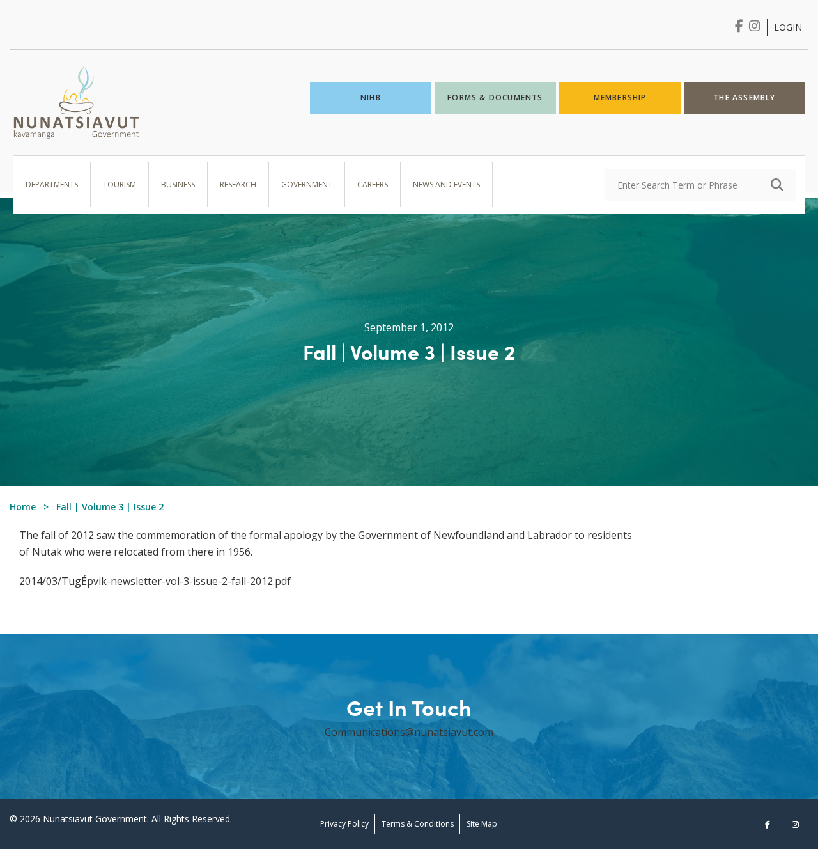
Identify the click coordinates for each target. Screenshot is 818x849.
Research (238, 184)
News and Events (446, 184)
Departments (52, 184)
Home (23, 507)
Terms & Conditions (418, 823)
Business (178, 184)
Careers (372, 184)
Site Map (482, 823)
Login (788, 27)
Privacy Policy (344, 823)
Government (306, 184)
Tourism (119, 184)
